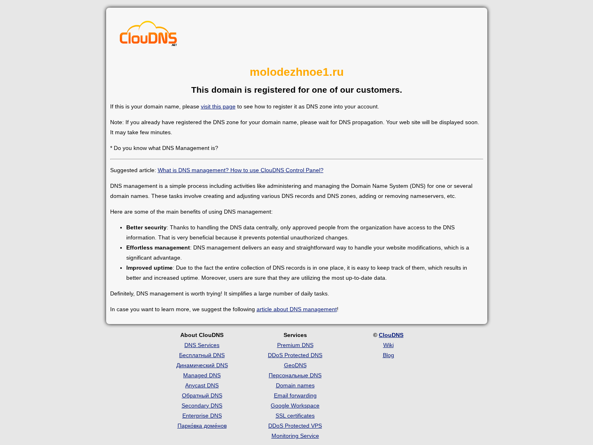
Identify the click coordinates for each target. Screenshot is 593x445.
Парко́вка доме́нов (202, 425)
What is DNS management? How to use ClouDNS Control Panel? (241, 170)
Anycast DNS (202, 385)
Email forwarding (295, 395)
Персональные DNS (295, 375)
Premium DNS (295, 345)
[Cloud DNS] (148, 35)
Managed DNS (202, 375)
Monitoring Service (295, 436)
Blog (388, 355)
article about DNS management (297, 309)
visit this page (218, 106)
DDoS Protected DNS (295, 355)
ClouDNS (391, 335)
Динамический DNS (202, 365)
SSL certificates (295, 415)
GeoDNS (295, 365)
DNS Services (201, 345)
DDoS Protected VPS (295, 425)
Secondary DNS (202, 405)
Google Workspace (295, 405)
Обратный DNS (202, 395)
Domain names (295, 385)
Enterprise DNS (202, 415)
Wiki (388, 345)
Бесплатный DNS (202, 355)
